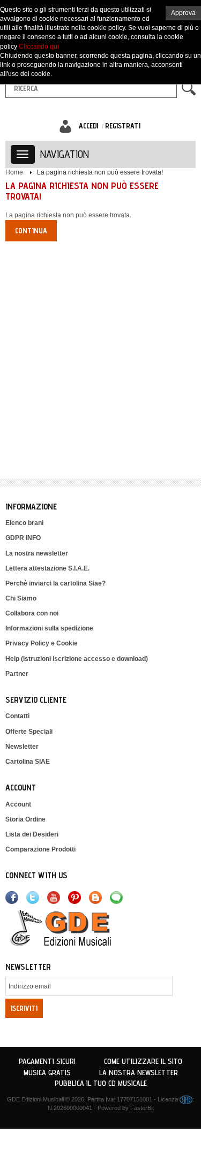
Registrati (122, 125)
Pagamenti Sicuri (47, 1061)
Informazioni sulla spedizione (49, 628)
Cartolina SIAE (27, 761)
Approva (183, 13)
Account (18, 804)
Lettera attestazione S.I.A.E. (47, 568)
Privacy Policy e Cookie (41, 643)
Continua (31, 230)
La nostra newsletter (36, 553)
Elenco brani (24, 523)
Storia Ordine (25, 819)
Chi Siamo (20, 598)
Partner (16, 674)
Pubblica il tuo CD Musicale (101, 1083)
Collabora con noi (31, 613)
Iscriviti (24, 1008)
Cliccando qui (39, 46)
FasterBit (142, 1108)
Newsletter (22, 746)
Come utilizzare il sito (143, 1061)
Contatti (17, 716)
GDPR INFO (23, 538)
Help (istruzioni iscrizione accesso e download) (76, 659)
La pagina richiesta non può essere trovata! (100, 172)
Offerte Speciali (29, 731)
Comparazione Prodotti (40, 849)
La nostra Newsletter (138, 1072)
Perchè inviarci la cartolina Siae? (55, 583)
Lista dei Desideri (31, 834)
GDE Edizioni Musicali (35, 1099)
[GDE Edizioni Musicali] (73, 927)
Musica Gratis (47, 1072)
